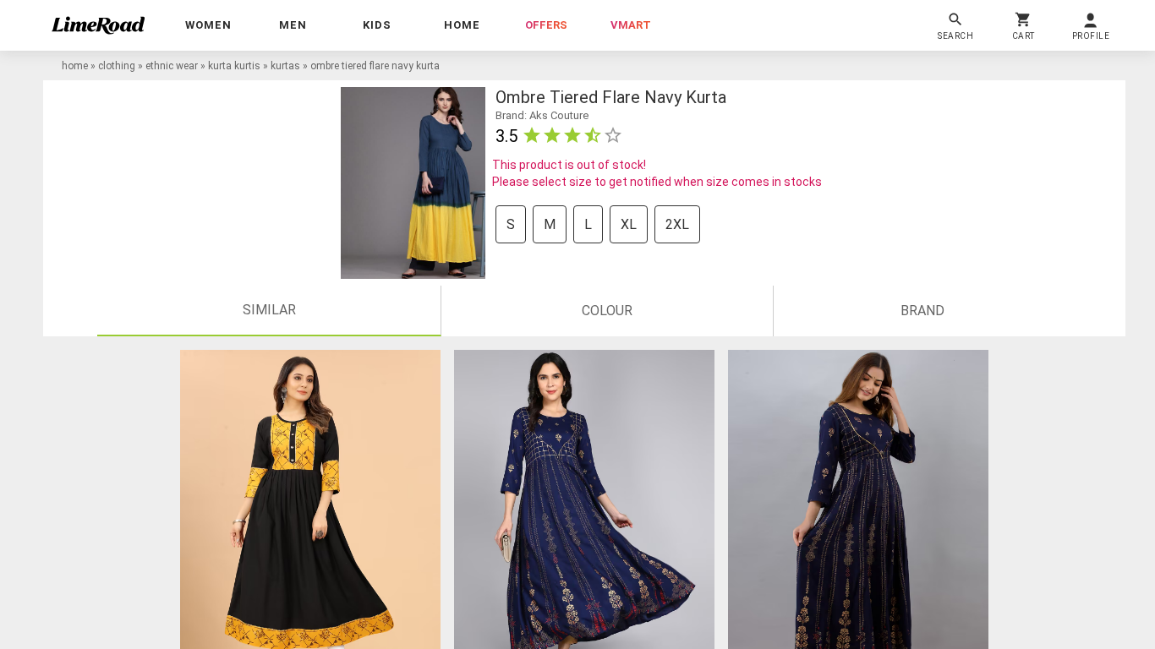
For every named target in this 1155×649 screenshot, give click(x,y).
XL (629, 224)
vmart (630, 25)
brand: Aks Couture (541, 115)
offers (546, 25)
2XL (677, 224)
